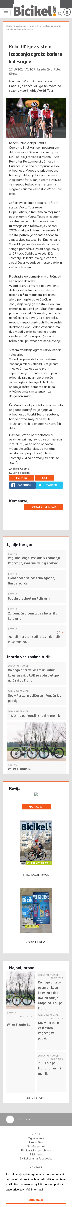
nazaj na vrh (24, 1119)
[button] (34, 1189)
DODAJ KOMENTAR (43, 507)
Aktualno (21, 26)
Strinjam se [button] (36, 1199)
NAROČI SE (36, 807)
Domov (10, 26)
